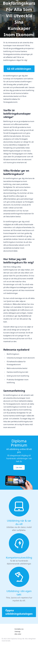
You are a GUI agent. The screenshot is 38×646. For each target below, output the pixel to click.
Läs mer (19, 467)
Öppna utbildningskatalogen (19, 612)
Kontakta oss (19, 629)
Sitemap (17, 631)
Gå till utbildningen (19, 68)
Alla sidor (18, 634)
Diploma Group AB (17, 639)
